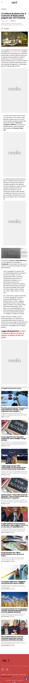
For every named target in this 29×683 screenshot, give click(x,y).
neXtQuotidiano (5, 21)
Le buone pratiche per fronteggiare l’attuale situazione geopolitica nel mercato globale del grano (14, 610)
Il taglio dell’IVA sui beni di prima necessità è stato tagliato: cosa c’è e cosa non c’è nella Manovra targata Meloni (14, 525)
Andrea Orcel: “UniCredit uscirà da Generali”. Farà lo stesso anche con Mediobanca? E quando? (14, 496)
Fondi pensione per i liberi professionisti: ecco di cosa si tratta (12, 554)
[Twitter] (6, 668)
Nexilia (3, 416)
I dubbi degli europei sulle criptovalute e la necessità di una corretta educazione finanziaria (13, 467)
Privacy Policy (15, 674)
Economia (3, 9)
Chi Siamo (3, 674)
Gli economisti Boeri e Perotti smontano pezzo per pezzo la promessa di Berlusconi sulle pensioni (12, 638)
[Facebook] (1, 668)
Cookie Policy (22, 674)
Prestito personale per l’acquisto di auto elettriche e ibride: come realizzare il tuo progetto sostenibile (14, 409)
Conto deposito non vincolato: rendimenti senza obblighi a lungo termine (13, 438)
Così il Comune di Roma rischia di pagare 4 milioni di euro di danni (13, 334)
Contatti (9, 674)
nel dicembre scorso (15, 51)
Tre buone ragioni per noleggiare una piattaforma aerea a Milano (13, 582)
